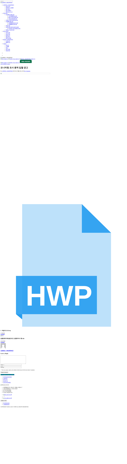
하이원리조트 (6, 403)
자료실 (4, 451)
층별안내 (8, 450)
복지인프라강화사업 (13, 425)
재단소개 (5, 379)
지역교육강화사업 (12, 426)
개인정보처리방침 (7, 377)
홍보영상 (8, 444)
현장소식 (8, 443)
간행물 (7, 454)
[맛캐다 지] (14, 62)
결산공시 (8, 417)
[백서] (4, 59)
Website (2, 367)
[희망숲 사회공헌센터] (27, 59)
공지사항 (3, 64)
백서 (7, 455)
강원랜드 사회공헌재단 (7, 71)
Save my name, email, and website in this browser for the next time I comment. (18, 370)
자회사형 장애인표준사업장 (12, 435)
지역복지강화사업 (10, 422)
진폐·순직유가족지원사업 (12, 428)
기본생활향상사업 (12, 424)
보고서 (7, 453)
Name (2, 364)
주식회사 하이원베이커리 (14, 436)
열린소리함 (8, 446)
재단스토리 (7, 64)
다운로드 (3, 334)
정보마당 (8, 458)
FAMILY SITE (3, 400)
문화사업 (8, 433)
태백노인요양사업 (10, 437)
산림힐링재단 (6, 404)
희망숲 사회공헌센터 (8, 447)
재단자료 (8, 457)
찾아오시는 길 (9, 419)
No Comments (27, 71)
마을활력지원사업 (12, 432)
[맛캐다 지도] (14, 59)
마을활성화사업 (9, 429)
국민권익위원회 (7, 382)
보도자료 (8, 442)
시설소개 (8, 449)
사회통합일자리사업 (13, 431)
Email (2, 366)
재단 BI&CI (8, 418)
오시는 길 (5, 381)
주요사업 (5, 421)
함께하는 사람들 (9, 415)
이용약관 (5, 378)
